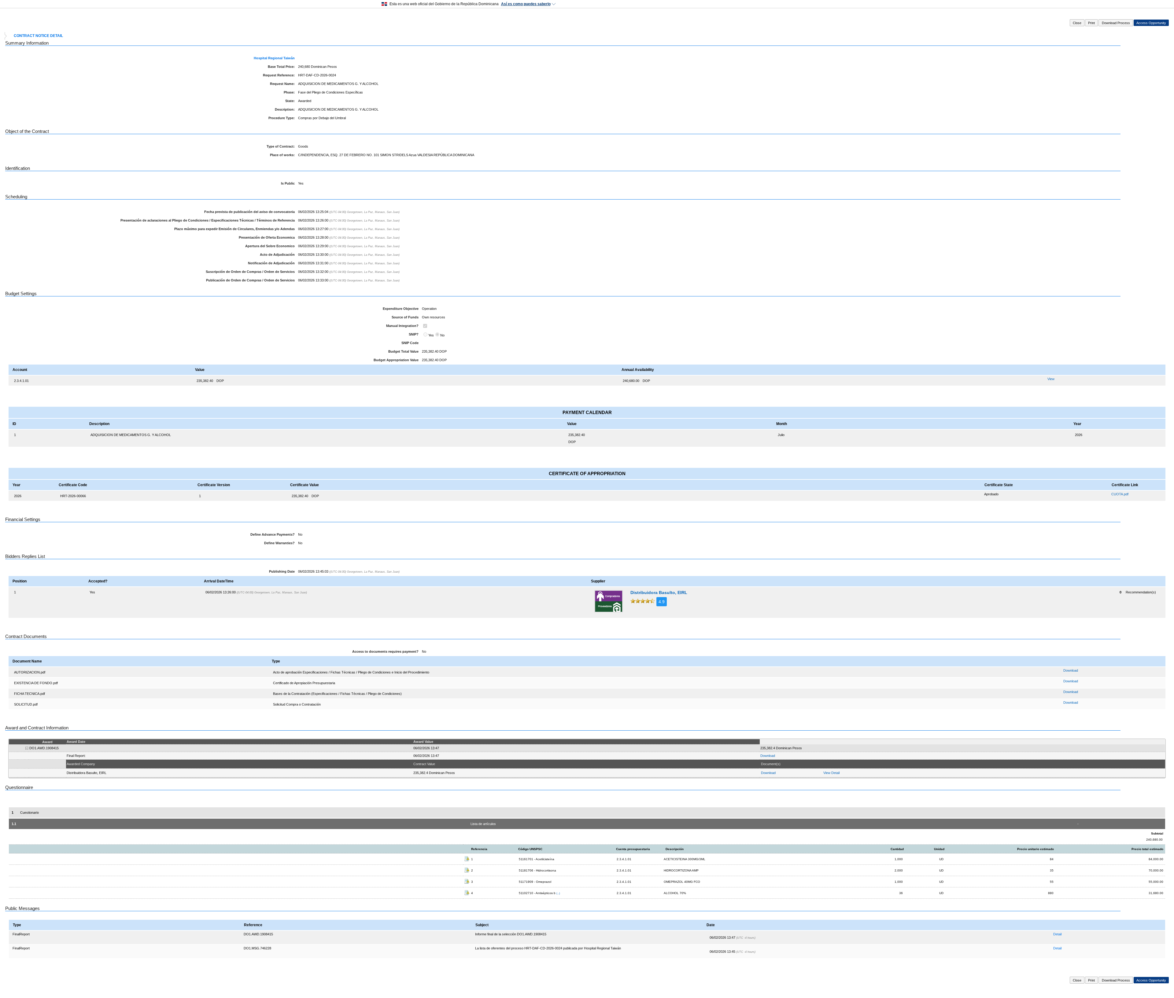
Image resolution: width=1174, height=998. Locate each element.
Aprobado (991, 494)
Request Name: (282, 84)
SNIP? (414, 334)
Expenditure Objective (401, 308)
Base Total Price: (281, 66)
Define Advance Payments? (272, 534)
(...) (558, 893)
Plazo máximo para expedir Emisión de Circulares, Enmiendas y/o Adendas (234, 229)
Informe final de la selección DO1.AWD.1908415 (510, 934)
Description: (285, 109)
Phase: (289, 92)
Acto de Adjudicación (277, 254)
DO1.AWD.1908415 (258, 934)
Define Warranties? (279, 543)
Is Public (288, 183)
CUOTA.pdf (1119, 494)
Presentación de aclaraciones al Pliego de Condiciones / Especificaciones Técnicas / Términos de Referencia (207, 220)
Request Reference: (279, 75)
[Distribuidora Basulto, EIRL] (608, 601)
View (1050, 379)
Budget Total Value (403, 351)
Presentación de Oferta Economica (267, 237)
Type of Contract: (281, 146)
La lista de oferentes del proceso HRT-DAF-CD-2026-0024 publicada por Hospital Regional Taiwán (548, 948)
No (442, 335)
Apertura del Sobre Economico (270, 246)
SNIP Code (410, 343)
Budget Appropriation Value (396, 360)
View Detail (831, 773)
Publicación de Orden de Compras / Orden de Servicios (250, 280)
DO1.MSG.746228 (257, 948)
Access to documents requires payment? (385, 651)
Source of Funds (405, 317)
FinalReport (21, 934)
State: (290, 101)
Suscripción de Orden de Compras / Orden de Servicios (250, 271)
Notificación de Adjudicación (271, 263)
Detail (1057, 934)
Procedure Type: (281, 118)
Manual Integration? (402, 326)
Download (1070, 670)
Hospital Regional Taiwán (274, 58)
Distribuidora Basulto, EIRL (658, 592)
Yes (431, 335)
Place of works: (282, 155)
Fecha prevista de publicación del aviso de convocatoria (249, 212)
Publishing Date (282, 571)
